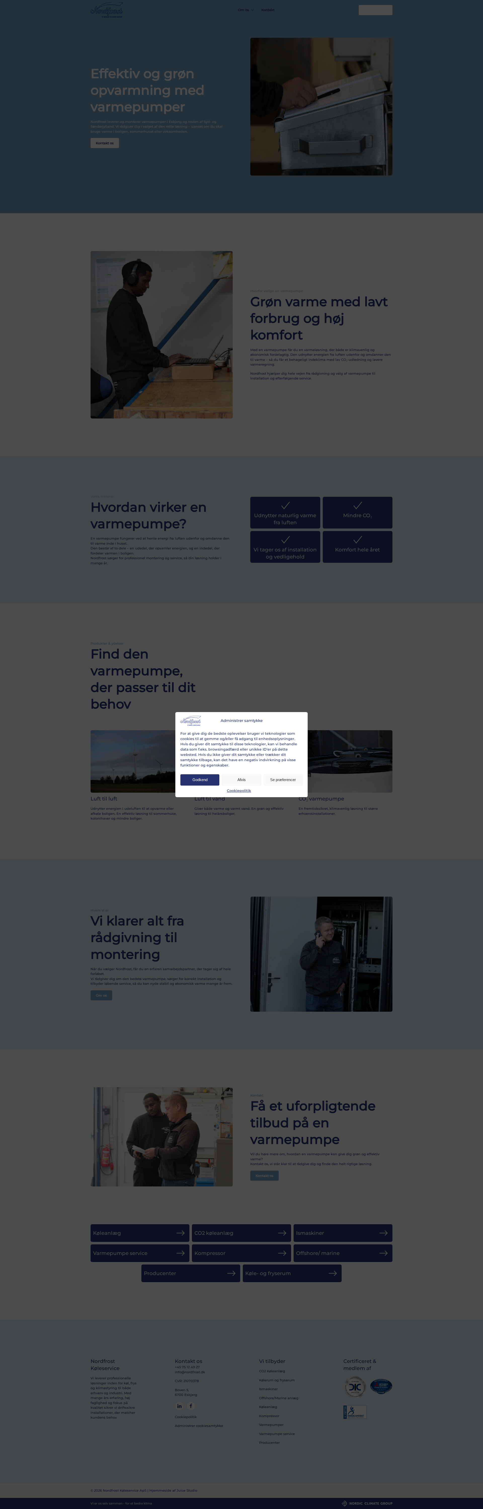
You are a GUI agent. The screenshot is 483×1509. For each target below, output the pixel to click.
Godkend (200, 780)
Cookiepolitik (239, 790)
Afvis (241, 780)
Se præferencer (283, 780)
